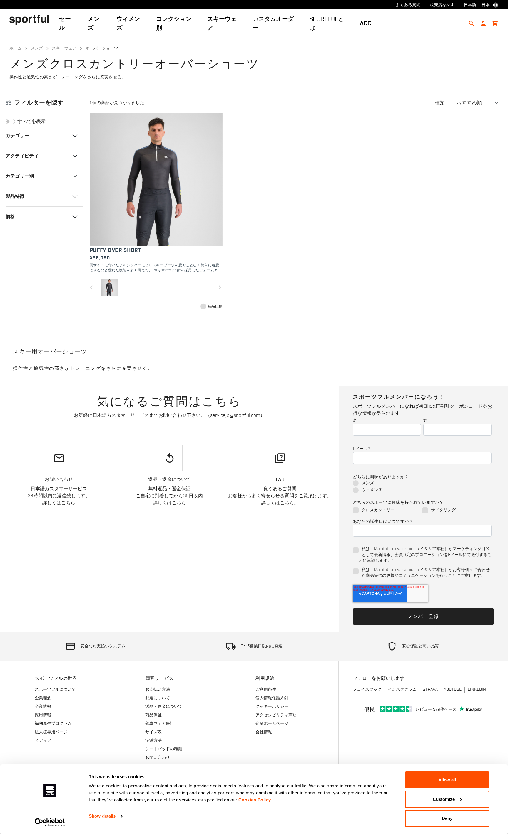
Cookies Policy (254, 799)
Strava (430, 690)
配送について (157, 698)
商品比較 (215, 306)
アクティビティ (22, 155)
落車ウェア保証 (159, 724)
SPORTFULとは (326, 23)
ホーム (15, 48)
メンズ (93, 23)
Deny (447, 818)
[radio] (422, 483)
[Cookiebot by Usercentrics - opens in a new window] (50, 822)
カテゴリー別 (20, 175)
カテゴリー (17, 135)
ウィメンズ (128, 23)
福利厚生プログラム (53, 724)
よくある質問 (408, 5)
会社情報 (263, 732)
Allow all (447, 779)
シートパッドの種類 (163, 749)
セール (65, 23)
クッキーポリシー (271, 707)
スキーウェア (222, 23)
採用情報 (43, 715)
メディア (43, 741)
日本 (486, 5)
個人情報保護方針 (271, 698)
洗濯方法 (153, 741)
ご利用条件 (265, 690)
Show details (102, 815)
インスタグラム (402, 690)
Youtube (453, 690)
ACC (365, 23)
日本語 (470, 5)
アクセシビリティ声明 (276, 715)
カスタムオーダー (273, 23)
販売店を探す (442, 5)
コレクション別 (173, 23)
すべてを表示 (31, 121)
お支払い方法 (157, 690)
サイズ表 (153, 732)
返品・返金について (163, 707)
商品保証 (153, 715)
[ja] (31, 19)
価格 (10, 216)
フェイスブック (367, 690)
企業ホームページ (271, 724)
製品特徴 (15, 196)
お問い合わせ (157, 758)
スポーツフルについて (55, 690)
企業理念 (43, 698)
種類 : (443, 102)
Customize (444, 799)
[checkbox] (422, 487)
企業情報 (43, 707)
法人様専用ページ (51, 732)
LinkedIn (477, 690)
